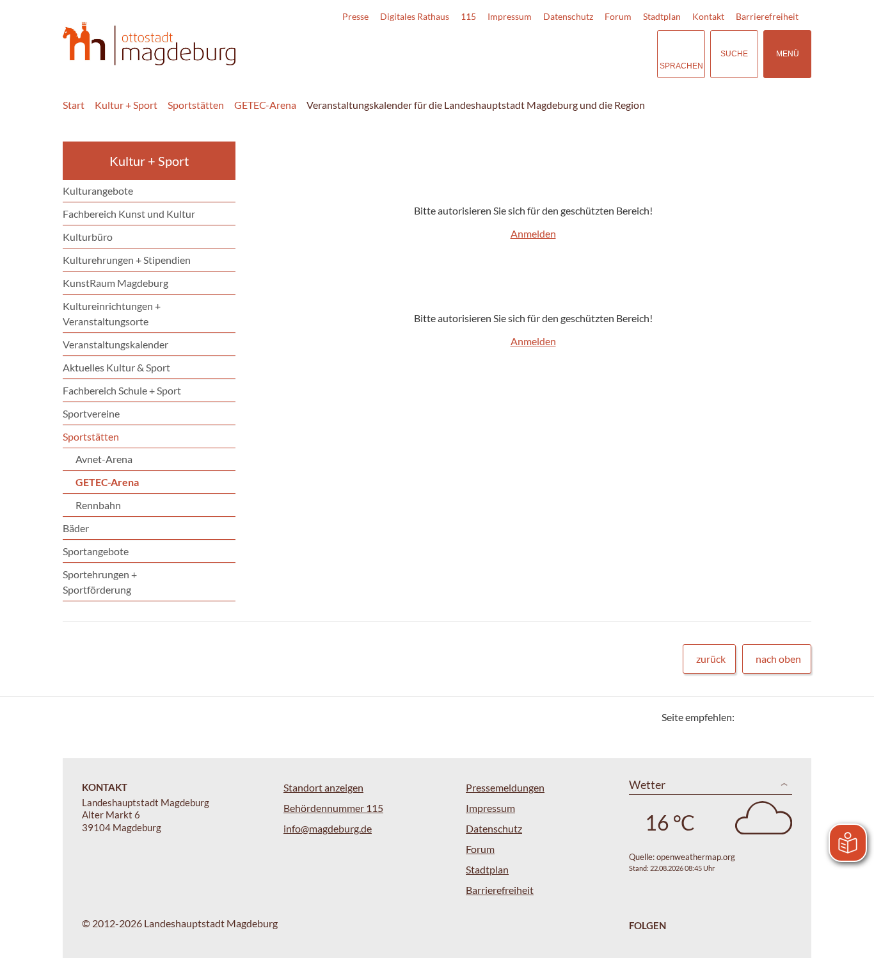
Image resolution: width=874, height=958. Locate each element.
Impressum (510, 16)
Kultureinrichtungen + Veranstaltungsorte (112, 313)
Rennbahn (98, 505)
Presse (355, 16)
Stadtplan (662, 16)
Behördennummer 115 (333, 808)
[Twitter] (749, 717)
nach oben (778, 659)
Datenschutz (568, 16)
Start (73, 105)
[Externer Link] (558, 53)
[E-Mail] (781, 717)
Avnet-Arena (103, 459)
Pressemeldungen (505, 787)
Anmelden (533, 233)
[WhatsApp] (797, 717)
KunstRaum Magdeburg (115, 283)
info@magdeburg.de (327, 828)
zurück (711, 659)
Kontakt (708, 16)
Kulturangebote (98, 190)
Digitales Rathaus (414, 16)
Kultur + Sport (126, 105)
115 (468, 16)
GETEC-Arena (265, 105)
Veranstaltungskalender (115, 344)
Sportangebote (96, 551)
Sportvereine (91, 413)
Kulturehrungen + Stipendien (127, 260)
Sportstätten (196, 105)
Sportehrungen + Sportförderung (100, 582)
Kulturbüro (88, 237)
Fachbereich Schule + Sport (122, 390)
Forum (618, 16)
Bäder (76, 528)
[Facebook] (765, 717)
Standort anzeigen (323, 787)
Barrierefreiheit (767, 16)
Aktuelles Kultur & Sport (116, 367)
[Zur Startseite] (149, 44)
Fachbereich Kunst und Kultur (129, 213)
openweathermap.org (695, 857)
